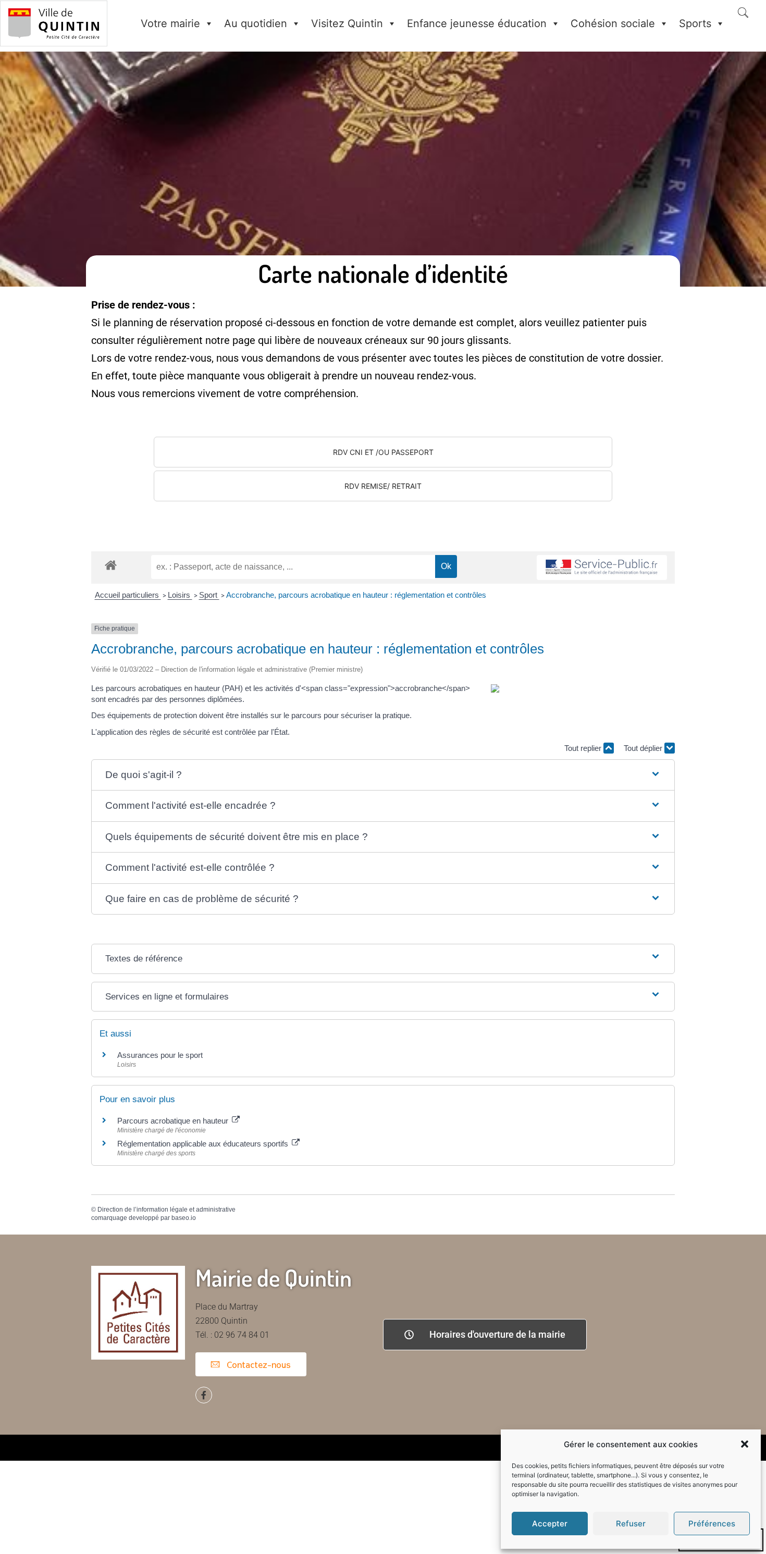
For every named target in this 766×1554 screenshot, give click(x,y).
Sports (695, 23)
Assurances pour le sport (160, 1055)
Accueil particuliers (128, 594)
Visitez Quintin (347, 23)
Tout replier (583, 748)
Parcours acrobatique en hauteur (173, 1120)
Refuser (631, 1523)
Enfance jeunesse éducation (477, 23)
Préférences (711, 1523)
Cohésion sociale (613, 23)
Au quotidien (255, 23)
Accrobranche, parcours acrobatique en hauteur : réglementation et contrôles (356, 594)
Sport (209, 594)
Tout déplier (644, 748)
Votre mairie (170, 23)
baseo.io (183, 1218)
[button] (744, 1444)
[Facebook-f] (203, 1395)
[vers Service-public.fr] (602, 568)
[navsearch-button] (743, 13)
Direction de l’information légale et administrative (166, 1209)
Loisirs (180, 594)
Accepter (549, 1523)
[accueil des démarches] (110, 564)
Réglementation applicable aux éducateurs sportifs (203, 1143)
